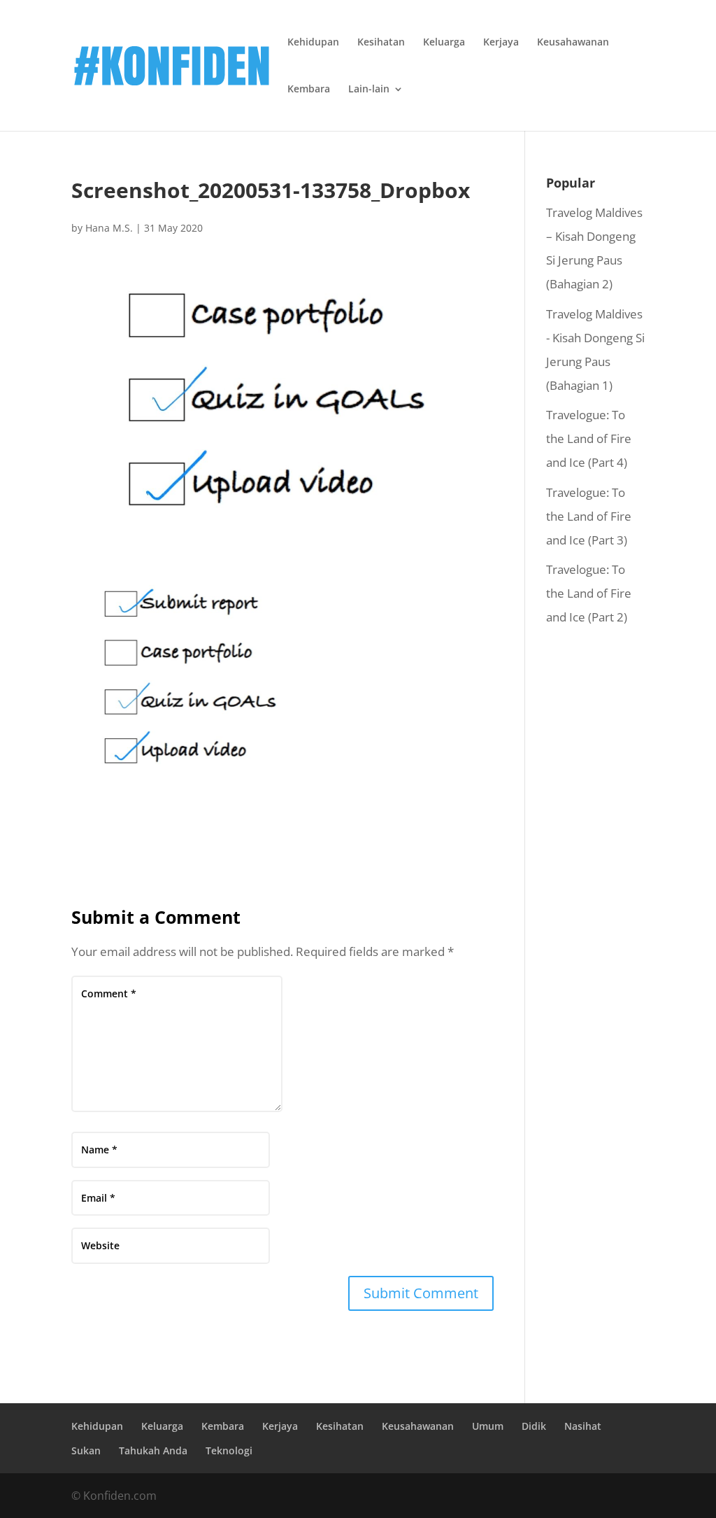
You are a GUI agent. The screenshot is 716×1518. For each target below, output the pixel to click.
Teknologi (229, 1450)
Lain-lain (368, 89)
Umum (487, 1426)
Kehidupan (313, 42)
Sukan (86, 1450)
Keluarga (444, 42)
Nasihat (582, 1426)
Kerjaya (501, 42)
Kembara (308, 89)
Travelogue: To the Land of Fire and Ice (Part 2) (588, 593)
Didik (534, 1426)
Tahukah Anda (153, 1450)
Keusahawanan (573, 42)
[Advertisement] (595, 860)
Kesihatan (381, 42)
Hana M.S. (109, 227)
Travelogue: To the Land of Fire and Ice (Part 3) (588, 516)
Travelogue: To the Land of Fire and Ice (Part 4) (588, 438)
